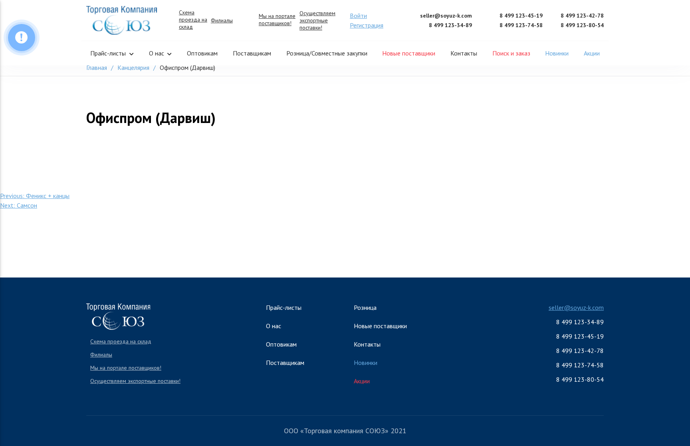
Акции (592, 53)
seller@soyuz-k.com (446, 15)
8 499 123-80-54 (582, 25)
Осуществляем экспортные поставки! (317, 20)
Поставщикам (252, 53)
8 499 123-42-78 (582, 15)
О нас (156, 53)
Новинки (557, 53)
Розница (365, 307)
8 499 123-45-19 (521, 15)
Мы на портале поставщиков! (277, 19)
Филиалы (222, 20)
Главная (96, 67)
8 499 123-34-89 (450, 25)
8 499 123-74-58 (521, 25)
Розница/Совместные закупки (326, 53)
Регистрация (366, 25)
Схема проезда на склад (193, 19)
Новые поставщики (408, 53)
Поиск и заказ (511, 53)
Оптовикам (202, 53)
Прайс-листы (108, 53)
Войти (358, 16)
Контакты (463, 53)
